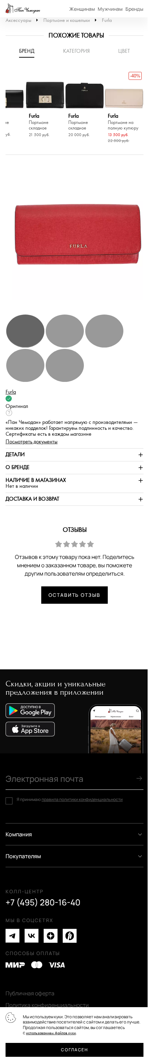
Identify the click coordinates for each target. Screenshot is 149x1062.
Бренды (134, 9)
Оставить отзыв (74, 595)
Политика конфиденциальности (47, 1005)
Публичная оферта (30, 993)
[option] (45, 104)
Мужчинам (110, 9)
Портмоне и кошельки (66, 20)
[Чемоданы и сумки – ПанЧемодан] (23, 8)
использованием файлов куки (51, 1033)
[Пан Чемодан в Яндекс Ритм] (70, 936)
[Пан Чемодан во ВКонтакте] (31, 936)
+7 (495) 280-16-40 (43, 902)
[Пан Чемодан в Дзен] (51, 936)
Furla (107, 20)
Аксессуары (18, 20)
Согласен (74, 1050)
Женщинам (82, 9)
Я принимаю (70, 799)
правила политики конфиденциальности (82, 799)
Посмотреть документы (32, 442)
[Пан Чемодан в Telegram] (12, 936)
